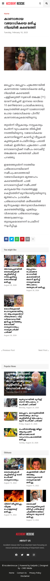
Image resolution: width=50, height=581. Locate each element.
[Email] (27, 239)
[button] (3, 3)
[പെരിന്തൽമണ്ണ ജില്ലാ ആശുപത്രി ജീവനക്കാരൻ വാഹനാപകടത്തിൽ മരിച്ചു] (10, 432)
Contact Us (22, 573)
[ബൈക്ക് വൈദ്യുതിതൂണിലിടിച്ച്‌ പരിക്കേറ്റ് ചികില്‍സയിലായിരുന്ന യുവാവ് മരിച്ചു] (36, 496)
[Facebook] (6, 239)
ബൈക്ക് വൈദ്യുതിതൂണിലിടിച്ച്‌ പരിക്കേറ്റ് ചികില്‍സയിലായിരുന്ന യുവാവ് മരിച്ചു (35, 511)
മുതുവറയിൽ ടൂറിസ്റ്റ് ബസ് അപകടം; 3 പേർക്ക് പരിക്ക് (30, 402)
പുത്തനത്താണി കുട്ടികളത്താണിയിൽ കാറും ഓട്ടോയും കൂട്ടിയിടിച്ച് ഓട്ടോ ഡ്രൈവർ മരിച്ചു (22, 381)
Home (6, 14)
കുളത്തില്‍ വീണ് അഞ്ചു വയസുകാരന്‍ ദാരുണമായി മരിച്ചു (35, 477)
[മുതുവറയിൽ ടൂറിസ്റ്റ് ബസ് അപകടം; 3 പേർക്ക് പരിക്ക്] (10, 402)
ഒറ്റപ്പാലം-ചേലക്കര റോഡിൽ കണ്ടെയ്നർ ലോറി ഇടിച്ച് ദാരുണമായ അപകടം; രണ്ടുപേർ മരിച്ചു (35, 278)
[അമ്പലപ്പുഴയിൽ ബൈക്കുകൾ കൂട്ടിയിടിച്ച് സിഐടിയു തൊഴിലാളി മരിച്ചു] (14, 261)
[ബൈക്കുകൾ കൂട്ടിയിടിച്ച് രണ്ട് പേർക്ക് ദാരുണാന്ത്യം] (14, 464)
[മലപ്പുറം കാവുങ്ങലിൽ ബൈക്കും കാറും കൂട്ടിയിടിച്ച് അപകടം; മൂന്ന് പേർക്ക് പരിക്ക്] (10, 416)
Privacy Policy (35, 573)
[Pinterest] (22, 239)
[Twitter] (11, 239)
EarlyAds (34, 566)
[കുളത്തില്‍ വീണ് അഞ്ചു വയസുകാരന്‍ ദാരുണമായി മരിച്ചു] (36, 464)
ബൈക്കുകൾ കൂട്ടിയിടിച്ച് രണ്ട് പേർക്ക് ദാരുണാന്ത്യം (13, 476)
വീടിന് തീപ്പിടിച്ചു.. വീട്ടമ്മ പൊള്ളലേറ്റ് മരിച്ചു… (13, 508)
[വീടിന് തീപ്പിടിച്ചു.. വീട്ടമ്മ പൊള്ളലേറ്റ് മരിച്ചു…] (14, 496)
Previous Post (9, 350)
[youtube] (28, 555)
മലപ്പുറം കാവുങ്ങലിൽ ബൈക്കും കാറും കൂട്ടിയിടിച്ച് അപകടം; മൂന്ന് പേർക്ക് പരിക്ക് (31, 417)
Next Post (42, 350)
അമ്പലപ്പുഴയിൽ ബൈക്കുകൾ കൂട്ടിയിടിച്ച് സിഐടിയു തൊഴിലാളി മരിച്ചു (13, 276)
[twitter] (22, 555)
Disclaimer (25, 576)
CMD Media (27, 568)
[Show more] (33, 239)
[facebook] (16, 555)
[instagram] (34, 555)
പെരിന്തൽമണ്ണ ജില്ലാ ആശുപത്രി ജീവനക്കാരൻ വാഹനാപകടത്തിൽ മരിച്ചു (30, 434)
